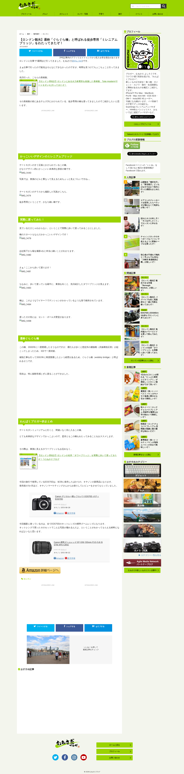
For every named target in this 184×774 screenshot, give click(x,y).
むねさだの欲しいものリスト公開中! (142, 570)
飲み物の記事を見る (142, 500)
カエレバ (63, 504)
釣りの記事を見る (142, 530)
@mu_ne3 (77, 61)
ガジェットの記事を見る (142, 470)
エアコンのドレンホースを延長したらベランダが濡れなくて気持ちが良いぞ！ (150, 204)
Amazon (60, 513)
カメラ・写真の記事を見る (142, 545)
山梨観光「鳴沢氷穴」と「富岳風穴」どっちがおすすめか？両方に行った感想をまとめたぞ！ (150, 187)
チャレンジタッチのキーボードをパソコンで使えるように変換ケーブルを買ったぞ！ (150, 240)
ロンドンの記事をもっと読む (142, 360)
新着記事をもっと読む (142, 454)
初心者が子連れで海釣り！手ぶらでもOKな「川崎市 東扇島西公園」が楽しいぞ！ (150, 258)
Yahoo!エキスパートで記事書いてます (142, 134)
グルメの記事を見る (142, 485)
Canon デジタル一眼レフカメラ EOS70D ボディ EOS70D (77, 497)
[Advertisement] (92, 23)
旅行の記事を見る (142, 515)
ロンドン (27, 579)
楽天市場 (71, 513)
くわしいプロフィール (142, 124)
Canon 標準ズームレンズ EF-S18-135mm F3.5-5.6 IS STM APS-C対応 (78, 543)
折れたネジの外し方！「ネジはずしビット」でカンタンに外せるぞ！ (150, 222)
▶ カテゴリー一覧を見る (150, 555)
